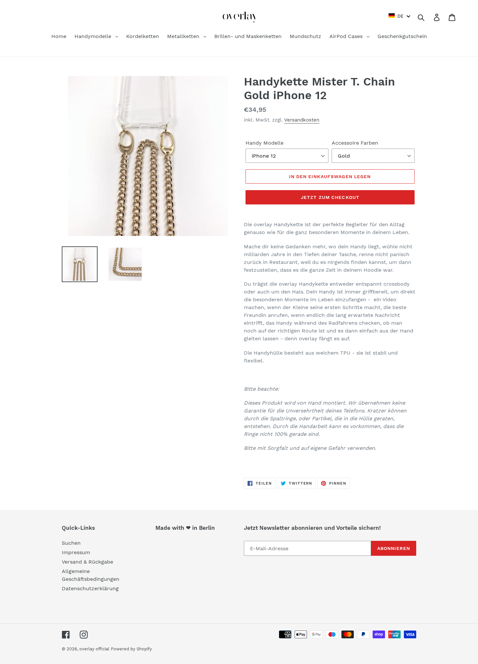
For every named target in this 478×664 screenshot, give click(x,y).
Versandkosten (301, 120)
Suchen (71, 543)
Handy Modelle (265, 143)
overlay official (94, 648)
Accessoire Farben (355, 143)
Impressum (76, 552)
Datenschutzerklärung (90, 588)
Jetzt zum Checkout (330, 197)
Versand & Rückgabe (87, 562)
